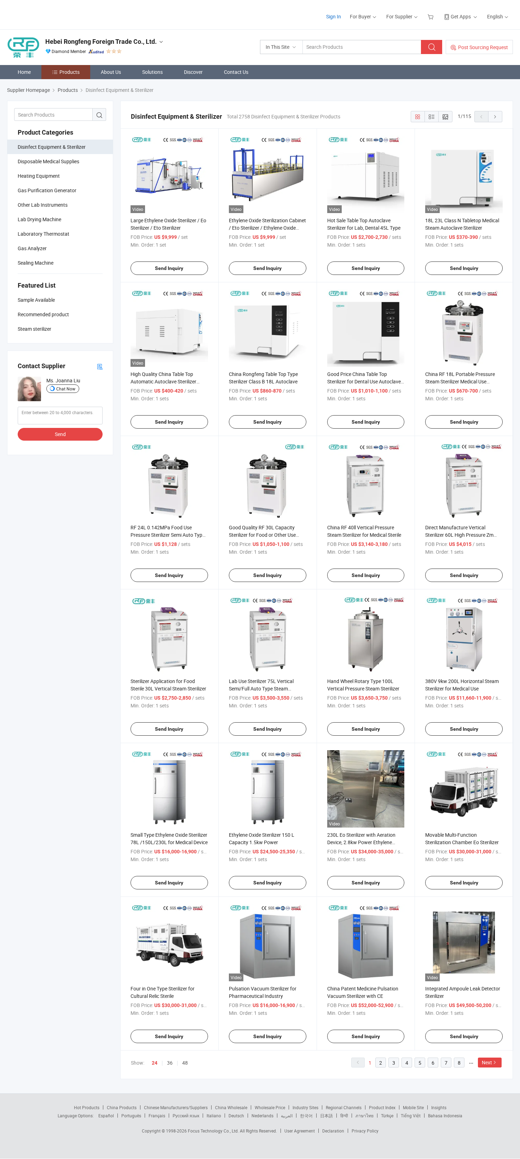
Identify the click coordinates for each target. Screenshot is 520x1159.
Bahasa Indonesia (445, 1115)
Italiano (214, 1115)
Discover (193, 72)
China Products (122, 1107)
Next (487, 1062)
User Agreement (299, 1131)
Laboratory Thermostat (43, 233)
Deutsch (236, 1115)
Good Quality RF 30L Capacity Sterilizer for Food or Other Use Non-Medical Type (262, 535)
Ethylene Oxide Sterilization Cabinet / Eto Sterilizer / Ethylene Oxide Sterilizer (267, 228)
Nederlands (262, 1115)
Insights (438, 1107)
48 (185, 1062)
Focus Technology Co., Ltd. (214, 1131)
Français (157, 1115)
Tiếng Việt (411, 1115)
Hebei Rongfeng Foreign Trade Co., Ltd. (101, 41)
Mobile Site (413, 1107)
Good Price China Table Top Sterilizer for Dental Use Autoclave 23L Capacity (364, 381)
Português (131, 1115)
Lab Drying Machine (39, 219)
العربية (287, 1115)
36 (170, 1062)
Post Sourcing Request (483, 47)
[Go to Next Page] (495, 116)
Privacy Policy (365, 1131)
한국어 (306, 1115)
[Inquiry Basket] (431, 16)
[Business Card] (100, 366)
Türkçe (387, 1115)
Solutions (152, 72)
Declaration (333, 1131)
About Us (111, 72)
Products (69, 72)
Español (106, 1115)
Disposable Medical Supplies (48, 161)
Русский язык (186, 1115)
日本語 (326, 1115)
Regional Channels (344, 1107)
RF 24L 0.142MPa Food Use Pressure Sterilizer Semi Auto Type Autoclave (168, 535)
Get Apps (461, 16)
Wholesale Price (270, 1107)
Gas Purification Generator (47, 190)
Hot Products (86, 1107)
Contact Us (236, 72)
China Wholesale (231, 1107)
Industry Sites (305, 1107)
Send (60, 434)
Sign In (333, 16)
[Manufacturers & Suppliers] (52, 14)
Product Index (382, 1107)
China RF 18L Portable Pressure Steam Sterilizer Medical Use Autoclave (460, 381)
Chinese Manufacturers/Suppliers (176, 1107)
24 (154, 1063)
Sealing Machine (35, 262)
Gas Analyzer (32, 248)
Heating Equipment (39, 175)
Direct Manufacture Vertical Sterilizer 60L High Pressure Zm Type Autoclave (459, 535)
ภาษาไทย (365, 1115)
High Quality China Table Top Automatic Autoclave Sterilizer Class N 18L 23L (163, 381)
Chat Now (65, 389)
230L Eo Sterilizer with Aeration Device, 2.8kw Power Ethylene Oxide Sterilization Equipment (361, 842)
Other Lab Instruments (43, 204)
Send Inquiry (169, 268)
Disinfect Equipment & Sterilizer (52, 146)
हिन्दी (344, 1115)
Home (24, 72)
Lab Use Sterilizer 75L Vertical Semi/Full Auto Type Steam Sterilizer (261, 688)
